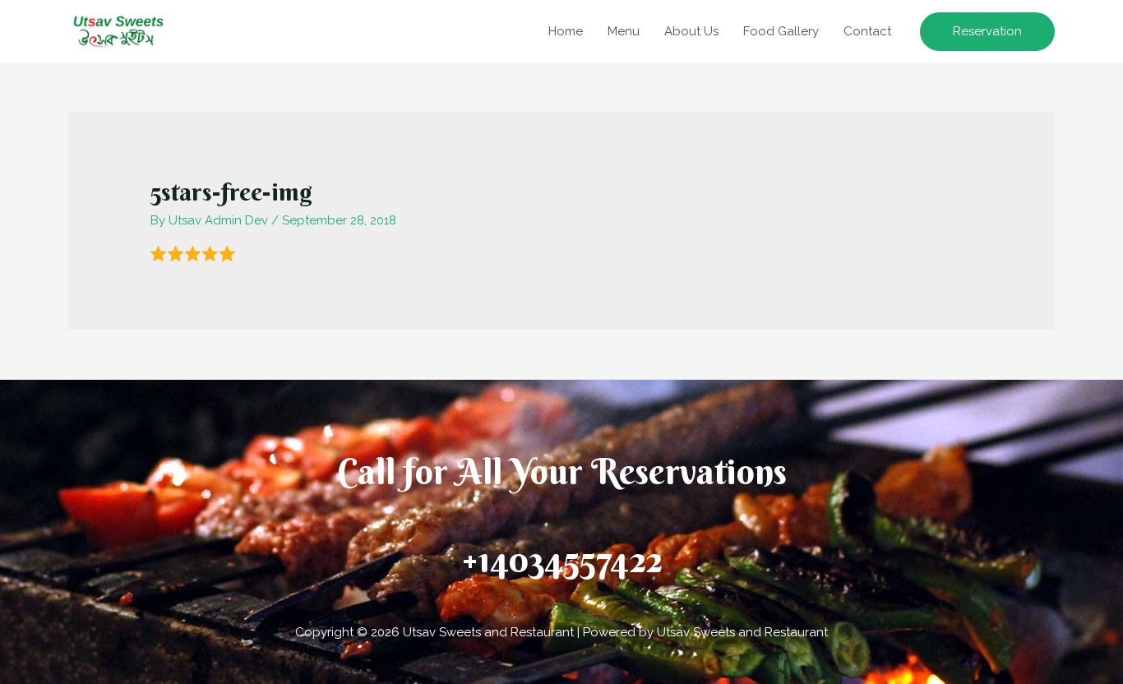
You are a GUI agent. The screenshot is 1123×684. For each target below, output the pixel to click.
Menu (624, 31)
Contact (867, 31)
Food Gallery (781, 31)
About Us (691, 31)
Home (565, 31)
